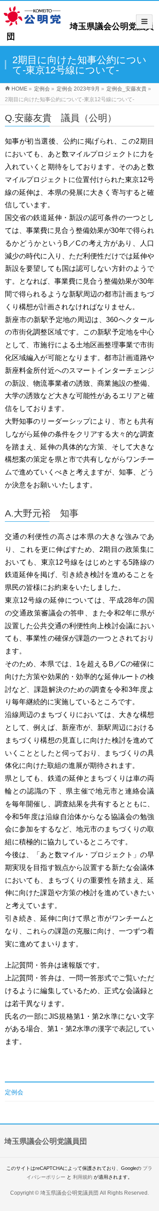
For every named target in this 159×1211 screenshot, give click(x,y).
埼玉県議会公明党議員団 (69, 1193)
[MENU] (144, 22)
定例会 (14, 1092)
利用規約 (82, 1177)
